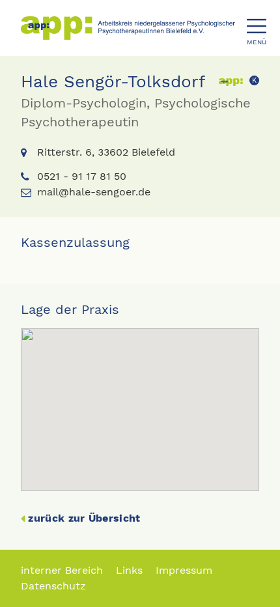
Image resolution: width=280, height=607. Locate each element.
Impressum (184, 570)
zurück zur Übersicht (84, 518)
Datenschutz (53, 586)
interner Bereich (62, 570)
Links (129, 570)
